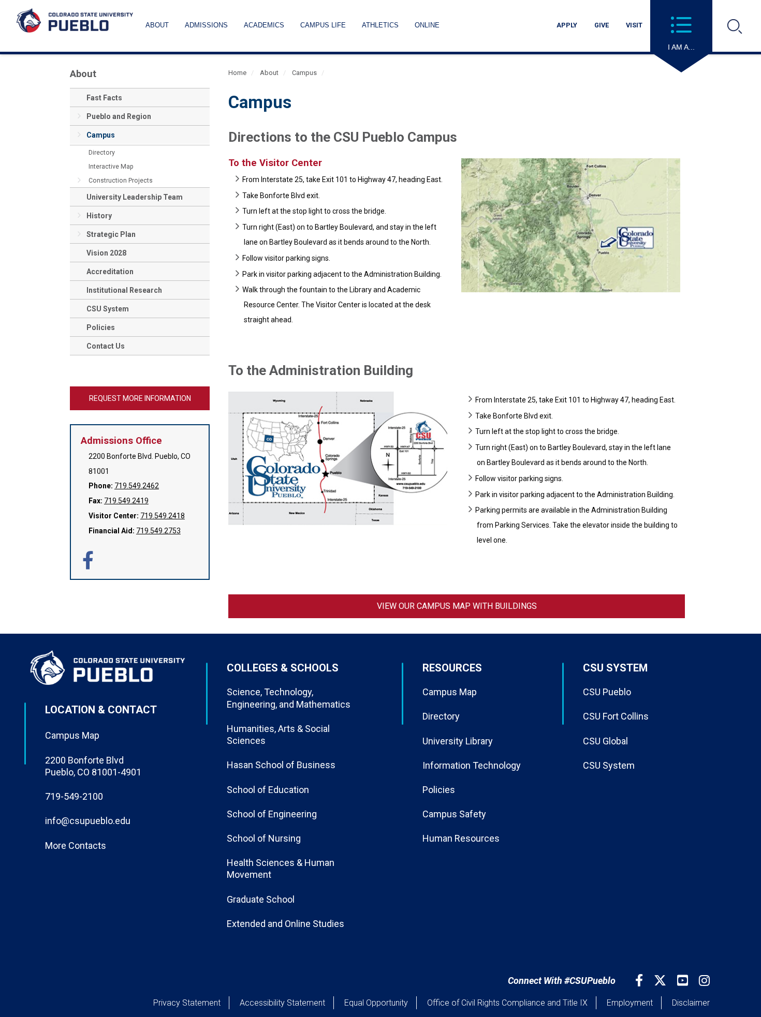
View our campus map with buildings (457, 606)
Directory (102, 152)
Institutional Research (124, 290)
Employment (630, 1003)
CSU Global (605, 741)
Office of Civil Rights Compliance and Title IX (507, 1003)
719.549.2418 (162, 516)
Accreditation (110, 271)
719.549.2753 (158, 531)
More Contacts (75, 845)
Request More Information (140, 398)
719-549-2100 (74, 796)
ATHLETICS (380, 25)
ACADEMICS (264, 25)
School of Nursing (264, 838)
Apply (567, 25)
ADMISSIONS (206, 25)
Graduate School (261, 899)
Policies (100, 327)
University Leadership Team (134, 197)
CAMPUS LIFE (323, 25)
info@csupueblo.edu (87, 820)
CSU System (107, 309)
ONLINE (427, 25)
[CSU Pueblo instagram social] (705, 980)
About (83, 73)
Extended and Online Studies (285, 923)
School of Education (268, 789)
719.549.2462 (136, 486)
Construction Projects (121, 180)
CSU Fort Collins (616, 716)
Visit (634, 25)
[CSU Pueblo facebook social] (640, 980)
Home (237, 73)
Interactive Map (111, 166)
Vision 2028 (106, 253)
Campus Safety (454, 814)
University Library (457, 741)
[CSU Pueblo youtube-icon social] (684, 980)
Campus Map (72, 735)
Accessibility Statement (282, 1003)
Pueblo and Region (118, 116)
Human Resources (461, 838)
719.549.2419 (126, 501)
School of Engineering (272, 814)
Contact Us (105, 346)
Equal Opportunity (376, 1003)
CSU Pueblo (607, 691)
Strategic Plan (111, 234)
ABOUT (157, 25)
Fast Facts (104, 98)
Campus (100, 135)
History (99, 216)
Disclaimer (691, 1003)
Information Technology (471, 765)
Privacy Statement (187, 1003)
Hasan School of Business (281, 764)
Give (601, 25)
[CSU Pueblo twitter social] (661, 980)
